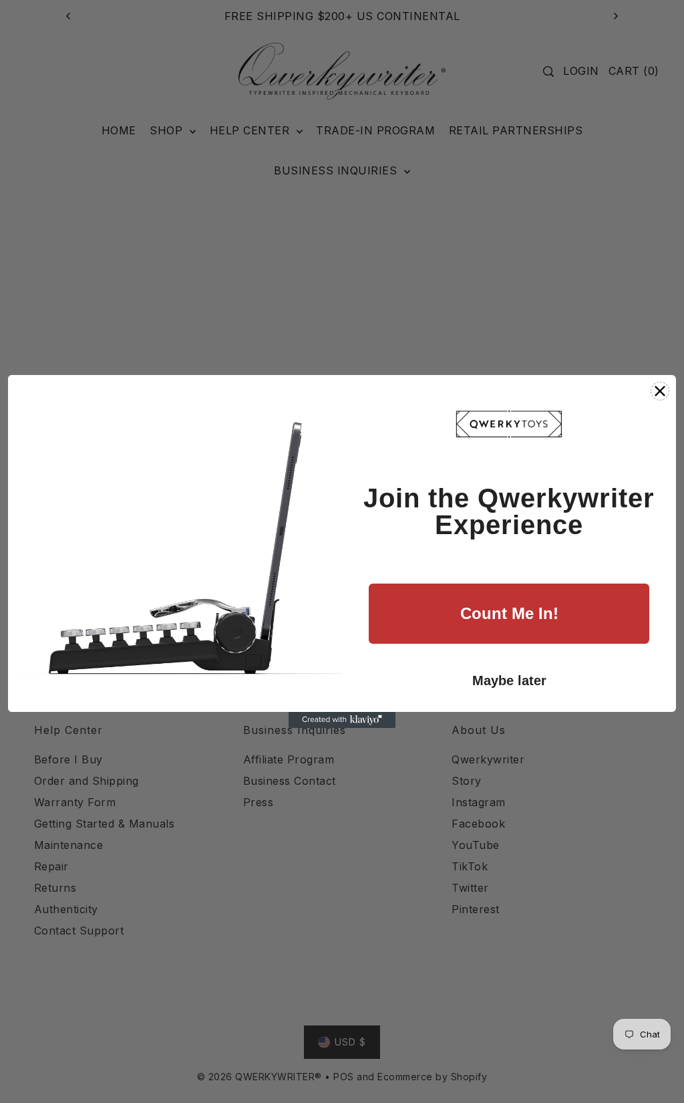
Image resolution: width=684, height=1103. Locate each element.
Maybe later (509, 680)
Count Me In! (509, 613)
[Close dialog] (660, 391)
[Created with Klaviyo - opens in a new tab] (342, 720)
